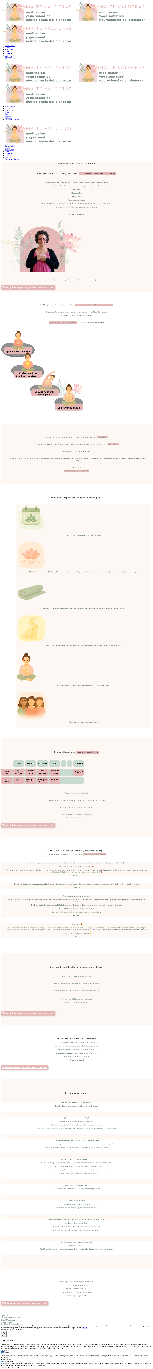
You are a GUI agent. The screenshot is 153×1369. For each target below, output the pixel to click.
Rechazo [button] (79, 1328)
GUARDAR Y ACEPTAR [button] (10, 1367)
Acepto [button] (73, 1328)
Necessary (6, 1352)
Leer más (85, 1328)
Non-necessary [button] (6, 1359)
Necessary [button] (4, 1350)
